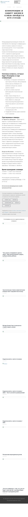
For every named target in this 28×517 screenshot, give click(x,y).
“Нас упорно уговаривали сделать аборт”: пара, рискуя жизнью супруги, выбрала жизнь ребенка (13, 254)
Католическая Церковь (17, 2)
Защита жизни (19, 7)
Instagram (6, 212)
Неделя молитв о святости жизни (12, 359)
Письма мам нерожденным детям (12, 454)
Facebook (24, 210)
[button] (5, 200)
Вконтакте (19, 210)
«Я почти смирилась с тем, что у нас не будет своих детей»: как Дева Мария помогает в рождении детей (13, 490)
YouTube (14, 210)
